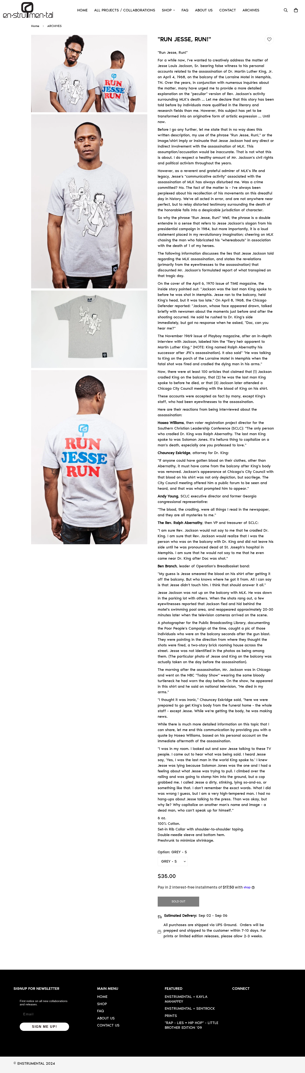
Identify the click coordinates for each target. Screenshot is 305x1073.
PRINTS (171, 1015)
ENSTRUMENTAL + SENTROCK (190, 1008)
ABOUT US (204, 10)
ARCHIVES (251, 10)
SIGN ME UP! (44, 1026)
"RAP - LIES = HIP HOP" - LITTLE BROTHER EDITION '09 (191, 1025)
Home (35, 26)
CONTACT (227, 10)
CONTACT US (108, 1025)
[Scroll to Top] (297, 1050)
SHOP (167, 10)
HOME (82, 10)
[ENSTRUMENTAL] (28, 10)
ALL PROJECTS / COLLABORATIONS (124, 10)
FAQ (185, 10)
